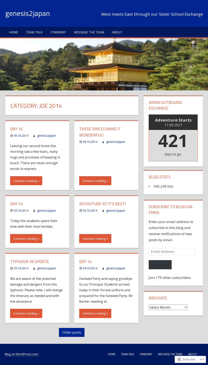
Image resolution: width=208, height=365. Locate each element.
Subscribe (160, 264)
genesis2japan (27, 13)
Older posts (71, 332)
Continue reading (25, 181)
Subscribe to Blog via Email (170, 209)
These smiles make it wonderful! (100, 132)
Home (13, 32)
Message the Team (89, 32)
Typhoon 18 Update (29, 261)
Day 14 (85, 261)
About (117, 32)
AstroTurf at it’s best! (102, 204)
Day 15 (16, 204)
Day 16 (16, 129)
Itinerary (58, 32)
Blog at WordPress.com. (22, 354)
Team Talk (34, 32)
